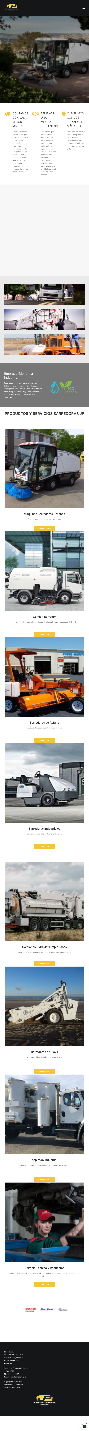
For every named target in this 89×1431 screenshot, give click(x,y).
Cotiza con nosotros (21, 59)
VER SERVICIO (43, 634)
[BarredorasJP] (12, 8)
